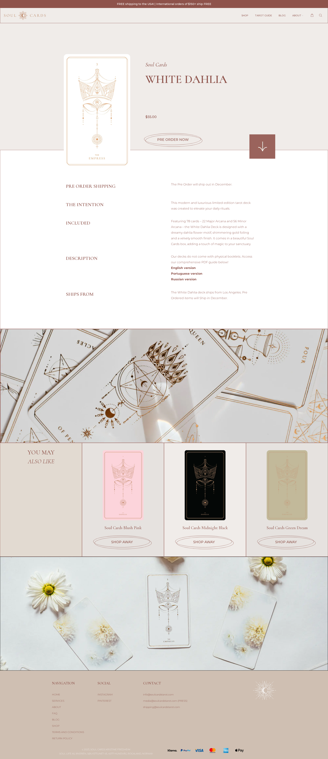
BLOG (55, 719)
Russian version (183, 279)
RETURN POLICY (62, 738)
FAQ (54, 713)
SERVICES (58, 700)
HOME (56, 694)
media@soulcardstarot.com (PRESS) (165, 700)
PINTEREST (104, 700)
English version (183, 268)
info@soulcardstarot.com (158, 694)
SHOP (55, 725)
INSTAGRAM (105, 694)
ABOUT (56, 707)
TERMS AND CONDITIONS (68, 732)
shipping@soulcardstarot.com (161, 707)
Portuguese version (186, 273)
